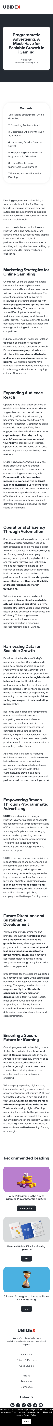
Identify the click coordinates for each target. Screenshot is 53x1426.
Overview (26, 1354)
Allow (26, 1421)
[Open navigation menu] (47, 7)
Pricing (26, 1375)
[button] (26, 1208)
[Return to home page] (11, 7)
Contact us (27, 1386)
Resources (26, 1381)
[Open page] (26, 1179)
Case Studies (26, 1365)
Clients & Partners (26, 1360)
